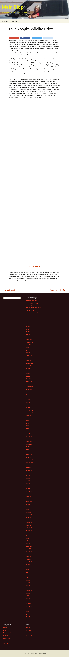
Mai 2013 (28, 611)
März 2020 (28, 483)
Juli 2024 (28, 368)
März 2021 (28, 452)
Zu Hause (5, 643)
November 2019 (29, 494)
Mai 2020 (28, 478)
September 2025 (29, 342)
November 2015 (29, 590)
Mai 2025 (28, 347)
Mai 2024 (28, 373)
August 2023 (29, 389)
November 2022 (29, 413)
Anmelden (28, 627)
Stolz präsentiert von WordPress (38, 653)
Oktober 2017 (29, 556)
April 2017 (28, 572)
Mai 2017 (28, 569)
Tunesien (5, 640)
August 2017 (29, 562)
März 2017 (28, 575)
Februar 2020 (29, 486)
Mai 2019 (28, 509)
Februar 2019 (29, 514)
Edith (28, 33)
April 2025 (28, 350)
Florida (22, 33)
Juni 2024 (28, 371)
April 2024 (28, 376)
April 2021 (28, 449)
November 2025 (29, 337)
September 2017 (29, 559)
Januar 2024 (28, 384)
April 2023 (28, 399)
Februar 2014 (29, 601)
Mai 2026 (28, 331)
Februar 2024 (29, 381)
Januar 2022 (28, 433)
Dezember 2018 (29, 520)
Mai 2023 (28, 397)
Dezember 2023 (29, 386)
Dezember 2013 (29, 606)
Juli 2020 (28, 473)
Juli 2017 (28, 564)
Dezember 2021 (29, 436)
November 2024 (29, 358)
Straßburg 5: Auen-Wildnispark (33, 313)
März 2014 (28, 598)
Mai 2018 (28, 538)
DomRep (5, 627)
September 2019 (29, 499)
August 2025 (29, 345)
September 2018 (29, 528)
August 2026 (29, 324)
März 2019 (28, 512)
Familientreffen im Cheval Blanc (33, 307)
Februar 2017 (29, 577)
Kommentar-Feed (30, 633)
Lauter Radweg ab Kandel (32, 300)
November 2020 (29, 462)
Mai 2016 (28, 580)
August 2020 (29, 470)
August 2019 (29, 501)
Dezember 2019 (29, 491)
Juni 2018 (28, 535)
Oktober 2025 (29, 339)
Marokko (5, 635)
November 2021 (29, 439)
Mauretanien (6, 638)
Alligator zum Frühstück (58, 290)
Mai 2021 (28, 447)
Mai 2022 (28, 426)
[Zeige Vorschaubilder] (34, 266)
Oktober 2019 (29, 496)
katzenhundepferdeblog (9, 633)
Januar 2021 (28, 457)
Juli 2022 (28, 420)
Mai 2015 (28, 593)
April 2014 (28, 596)
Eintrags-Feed (29, 630)
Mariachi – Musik (8, 290)
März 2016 (28, 585)
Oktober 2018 (29, 525)
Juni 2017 (28, 567)
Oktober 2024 (29, 360)
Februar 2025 (29, 355)
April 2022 (28, 428)
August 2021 (29, 444)
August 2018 (29, 530)
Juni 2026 (28, 329)
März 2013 (28, 616)
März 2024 (28, 379)
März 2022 (28, 431)
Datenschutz (5, 21)
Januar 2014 (28, 603)
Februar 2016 (29, 588)
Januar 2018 (28, 548)
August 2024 (29, 365)
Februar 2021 (29, 454)
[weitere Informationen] (55, 38)
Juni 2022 (28, 423)
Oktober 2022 (29, 415)
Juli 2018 (28, 533)
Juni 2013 (28, 609)
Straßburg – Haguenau (31, 310)
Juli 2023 (28, 392)
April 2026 (28, 334)
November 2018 (29, 522)
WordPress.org (29, 635)
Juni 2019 (28, 507)
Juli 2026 (28, 326)
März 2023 (28, 402)
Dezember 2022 (29, 410)
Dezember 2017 (29, 551)
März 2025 (28, 352)
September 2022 (29, 418)
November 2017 (29, 554)
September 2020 (29, 467)
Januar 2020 (28, 488)
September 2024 (29, 363)
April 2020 (28, 480)
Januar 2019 (28, 517)
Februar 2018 (29, 546)
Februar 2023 (29, 405)
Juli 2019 (28, 504)
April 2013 (28, 614)
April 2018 (28, 541)
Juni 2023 (28, 394)
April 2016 (28, 582)
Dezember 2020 (29, 460)
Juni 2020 (28, 475)
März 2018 (28, 543)
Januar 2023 (28, 407)
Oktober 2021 (29, 441)
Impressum (14, 21)
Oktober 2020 (29, 465)
